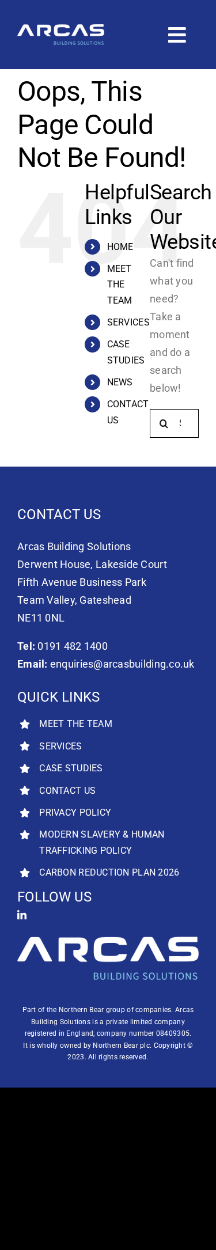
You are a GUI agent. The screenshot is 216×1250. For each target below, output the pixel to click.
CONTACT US (67, 790)
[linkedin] (21, 914)
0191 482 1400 (72, 646)
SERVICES (128, 322)
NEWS (120, 382)
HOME (120, 246)
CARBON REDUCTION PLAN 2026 (109, 872)
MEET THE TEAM (119, 284)
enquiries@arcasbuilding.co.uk (122, 664)
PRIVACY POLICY (75, 812)
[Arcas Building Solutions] (60, 29)
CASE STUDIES (71, 768)
